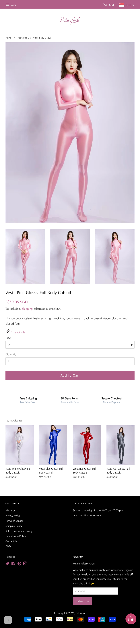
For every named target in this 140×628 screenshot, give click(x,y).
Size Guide (18, 332)
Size (8, 338)
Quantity (10, 354)
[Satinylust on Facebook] (13, 564)
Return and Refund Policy (18, 531)
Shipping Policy (13, 526)
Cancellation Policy (15, 536)
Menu (13, 5)
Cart (111, 5)
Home (8, 37)
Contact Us (11, 541)
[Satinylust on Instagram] (25, 564)
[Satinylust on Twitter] (7, 564)
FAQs (8, 546)
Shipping (27, 309)
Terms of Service (14, 521)
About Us (10, 510)
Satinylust (80, 613)
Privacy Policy (12, 515)
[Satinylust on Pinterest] (19, 564)
